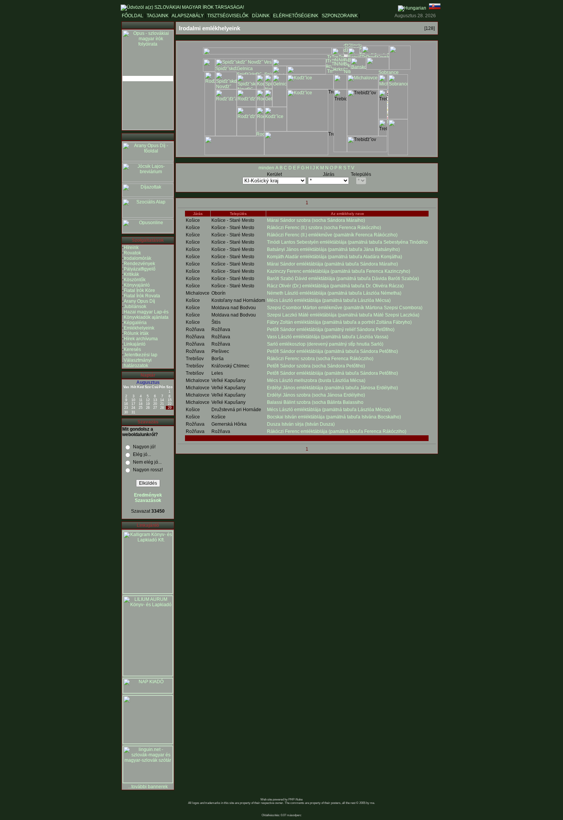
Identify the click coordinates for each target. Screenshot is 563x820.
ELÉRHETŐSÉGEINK (295, 15)
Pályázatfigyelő (139, 269)
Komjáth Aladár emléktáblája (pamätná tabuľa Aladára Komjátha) (334, 256)
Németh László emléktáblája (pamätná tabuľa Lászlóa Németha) (334, 293)
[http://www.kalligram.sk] (148, 592)
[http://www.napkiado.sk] (148, 691)
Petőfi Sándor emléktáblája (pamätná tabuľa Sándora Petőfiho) (332, 351)
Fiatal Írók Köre (139, 290)
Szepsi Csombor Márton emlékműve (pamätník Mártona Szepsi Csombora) (344, 307)
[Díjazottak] (147, 195)
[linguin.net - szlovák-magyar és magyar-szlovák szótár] (148, 781)
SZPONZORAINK (340, 15)
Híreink (131, 247)
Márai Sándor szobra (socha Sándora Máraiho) (316, 220)
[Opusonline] (147, 231)
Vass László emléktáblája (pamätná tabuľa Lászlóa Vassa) (327, 336)
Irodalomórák (137, 258)
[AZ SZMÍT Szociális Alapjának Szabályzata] (147, 216)
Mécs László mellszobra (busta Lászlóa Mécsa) (316, 380)
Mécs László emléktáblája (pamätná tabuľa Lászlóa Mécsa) (329, 300)
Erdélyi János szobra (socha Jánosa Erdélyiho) (316, 395)
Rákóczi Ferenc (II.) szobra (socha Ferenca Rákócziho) (324, 227)
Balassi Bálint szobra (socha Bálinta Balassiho (315, 402)
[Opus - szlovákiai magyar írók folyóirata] (147, 78)
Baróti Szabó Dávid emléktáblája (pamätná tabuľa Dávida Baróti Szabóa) (343, 278)
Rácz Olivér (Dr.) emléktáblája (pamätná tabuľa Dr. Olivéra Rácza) (335, 286)
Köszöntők (135, 279)
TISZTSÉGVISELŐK (228, 15)
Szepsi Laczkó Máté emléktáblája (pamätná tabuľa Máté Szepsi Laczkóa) (343, 315)
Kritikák (131, 274)
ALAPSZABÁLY (188, 15)
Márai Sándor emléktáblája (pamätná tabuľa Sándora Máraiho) (332, 264)
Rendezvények (139, 263)
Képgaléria (135, 322)
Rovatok (132, 253)
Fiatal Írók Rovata (142, 295)
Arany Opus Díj (139, 301)
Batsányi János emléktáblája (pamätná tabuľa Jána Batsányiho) (333, 249)
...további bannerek (148, 786)
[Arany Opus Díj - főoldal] (147, 159)
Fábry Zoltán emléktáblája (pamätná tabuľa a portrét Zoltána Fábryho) (339, 322)
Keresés (132, 349)
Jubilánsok (135, 306)
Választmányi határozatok (138, 363)
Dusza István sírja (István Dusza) (301, 424)
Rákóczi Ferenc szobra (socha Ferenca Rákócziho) (320, 358)
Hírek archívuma (141, 338)
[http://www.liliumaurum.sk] (148, 674)
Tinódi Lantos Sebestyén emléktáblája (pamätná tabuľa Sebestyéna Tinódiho (347, 242)
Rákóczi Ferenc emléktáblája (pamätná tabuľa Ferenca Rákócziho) (336, 431)
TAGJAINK (158, 15)
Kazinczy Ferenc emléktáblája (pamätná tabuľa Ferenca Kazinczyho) (338, 271)
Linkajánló (135, 344)
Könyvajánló (137, 285)
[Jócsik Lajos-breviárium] (147, 180)
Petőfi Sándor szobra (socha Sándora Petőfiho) (316, 366)
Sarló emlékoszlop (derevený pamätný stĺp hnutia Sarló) (325, 344)
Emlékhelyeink (139, 328)
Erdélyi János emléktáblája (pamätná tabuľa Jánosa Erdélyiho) (332, 387)
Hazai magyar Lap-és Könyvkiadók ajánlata (146, 314)
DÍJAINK (261, 15)
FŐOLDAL (132, 15)
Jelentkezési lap (140, 355)
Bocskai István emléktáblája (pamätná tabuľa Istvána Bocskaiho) (334, 417)
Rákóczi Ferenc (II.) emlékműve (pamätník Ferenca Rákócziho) (332, 235)
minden (266, 168)
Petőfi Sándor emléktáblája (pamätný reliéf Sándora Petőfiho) (330, 329)
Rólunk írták (136, 333)
